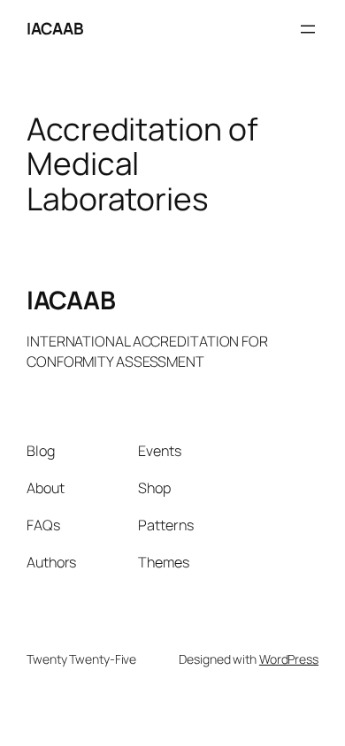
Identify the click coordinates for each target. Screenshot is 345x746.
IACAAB (55, 28)
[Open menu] (307, 29)
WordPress (288, 659)
